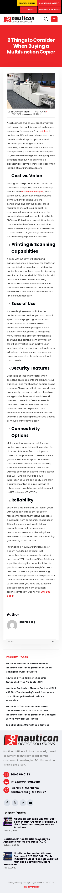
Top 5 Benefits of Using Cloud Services (27, 725)
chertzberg (27, 622)
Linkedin (23, 802)
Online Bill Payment (49, 3)
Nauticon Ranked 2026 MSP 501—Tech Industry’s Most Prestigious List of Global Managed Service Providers (29, 667)
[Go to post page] (7, 821)
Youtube (30, 802)
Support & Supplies (49, 9)
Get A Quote (28, 9)
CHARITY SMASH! (27, 3)
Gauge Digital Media (34, 882)
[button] (46, 19)
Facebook (7, 802)
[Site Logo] (18, 19)
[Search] (53, 641)
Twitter (15, 802)
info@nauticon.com (25, 782)
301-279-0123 (20, 774)
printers (44, 131)
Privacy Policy (31, 886)
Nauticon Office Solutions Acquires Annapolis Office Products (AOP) (26, 840)
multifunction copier (32, 191)
